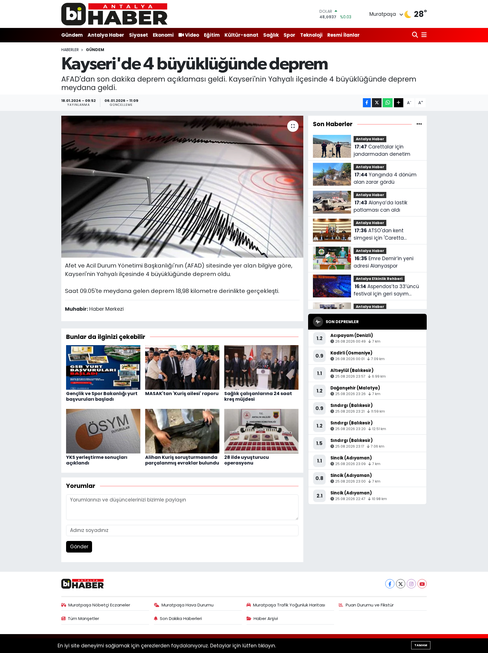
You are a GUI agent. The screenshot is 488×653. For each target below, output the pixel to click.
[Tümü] (419, 123)
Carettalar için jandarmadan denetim (382, 150)
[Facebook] (390, 583)
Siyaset (138, 35)
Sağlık (271, 35)
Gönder (79, 546)
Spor (289, 35)
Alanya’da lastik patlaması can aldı (380, 206)
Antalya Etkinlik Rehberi (379, 278)
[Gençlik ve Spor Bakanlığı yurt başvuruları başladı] (103, 367)
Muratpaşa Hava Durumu (187, 605)
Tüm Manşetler (83, 618)
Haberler (70, 49)
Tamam (420, 645)
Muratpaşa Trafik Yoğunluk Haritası (289, 605)
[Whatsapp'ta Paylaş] (388, 103)
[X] (400, 583)
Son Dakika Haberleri (181, 618)
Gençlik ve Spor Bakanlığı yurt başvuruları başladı (102, 396)
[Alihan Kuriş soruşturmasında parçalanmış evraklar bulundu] (182, 431)
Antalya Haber (106, 35)
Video (192, 35)
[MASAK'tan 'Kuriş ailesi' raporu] (182, 367)
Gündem (72, 35)
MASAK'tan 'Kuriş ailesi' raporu (182, 393)
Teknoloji (311, 35)
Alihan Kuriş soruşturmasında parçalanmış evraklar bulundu (182, 460)
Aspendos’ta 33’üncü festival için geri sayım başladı (386, 290)
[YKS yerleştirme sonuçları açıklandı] (103, 431)
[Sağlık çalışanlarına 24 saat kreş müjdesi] (261, 367)
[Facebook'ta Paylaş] (367, 103)
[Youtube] (422, 583)
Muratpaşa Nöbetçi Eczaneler (99, 605)
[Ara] (415, 35)
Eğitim (212, 35)
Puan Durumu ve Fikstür (370, 605)
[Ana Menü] (423, 35)
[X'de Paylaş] (377, 103)
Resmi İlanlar (343, 35)
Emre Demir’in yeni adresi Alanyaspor (383, 262)
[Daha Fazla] (398, 103)
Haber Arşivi (266, 618)
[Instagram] (411, 583)
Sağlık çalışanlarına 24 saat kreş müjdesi (258, 396)
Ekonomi (163, 35)
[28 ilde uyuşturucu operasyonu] (261, 431)
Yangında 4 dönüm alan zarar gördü (385, 178)
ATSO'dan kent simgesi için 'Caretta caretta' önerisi (379, 234)
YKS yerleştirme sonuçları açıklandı (96, 460)
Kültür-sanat (241, 35)
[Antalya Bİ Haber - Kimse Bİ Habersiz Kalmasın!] (114, 14)
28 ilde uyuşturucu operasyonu (246, 460)
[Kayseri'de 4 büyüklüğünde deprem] (182, 186)
